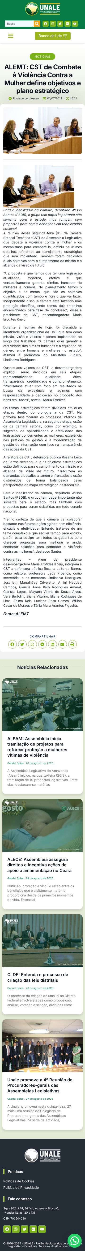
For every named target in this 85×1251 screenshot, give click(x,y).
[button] (10, 35)
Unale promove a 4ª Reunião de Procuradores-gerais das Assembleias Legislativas (39, 1085)
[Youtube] (75, 24)
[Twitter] (60, 24)
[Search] (37, 23)
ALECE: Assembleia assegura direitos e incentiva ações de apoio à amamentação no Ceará (39, 865)
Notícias (42, 56)
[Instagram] (53, 24)
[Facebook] (45, 24)
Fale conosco (20, 1198)
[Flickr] (67, 24)
